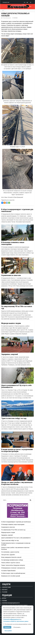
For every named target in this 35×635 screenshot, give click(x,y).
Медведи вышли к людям (11, 323)
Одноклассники (6, 587)
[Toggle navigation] (3, 11)
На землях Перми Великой (8, 570)
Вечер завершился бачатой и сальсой (11, 557)
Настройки (8, 630)
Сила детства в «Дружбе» (8, 554)
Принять (7, 627)
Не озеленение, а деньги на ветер (10, 552)
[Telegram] (7, 203)
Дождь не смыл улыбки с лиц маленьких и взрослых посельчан (17, 483)
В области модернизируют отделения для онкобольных (17, 210)
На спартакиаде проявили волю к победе (12, 560)
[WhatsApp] (9, 203)
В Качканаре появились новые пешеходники (12, 243)
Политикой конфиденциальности (11, 619)
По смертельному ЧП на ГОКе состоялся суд (16, 307)
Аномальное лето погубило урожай (10, 576)
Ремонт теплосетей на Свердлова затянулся (13, 565)
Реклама (4, 600)
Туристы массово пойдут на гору (13, 418)
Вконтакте (4, 589)
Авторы (4, 598)
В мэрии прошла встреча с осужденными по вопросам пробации (17, 450)
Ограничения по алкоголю (11, 275)
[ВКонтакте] (2, 203)
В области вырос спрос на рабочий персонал (13, 573)
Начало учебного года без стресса (10, 562)
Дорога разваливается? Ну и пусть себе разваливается (16, 386)
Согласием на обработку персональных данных (15, 621)
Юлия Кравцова (7, 18)
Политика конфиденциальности (11, 603)
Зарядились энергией (9, 354)
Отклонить (16, 627)
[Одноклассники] (5, 203)
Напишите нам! (6, 2)
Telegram (4, 592)
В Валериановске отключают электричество (13, 568)
